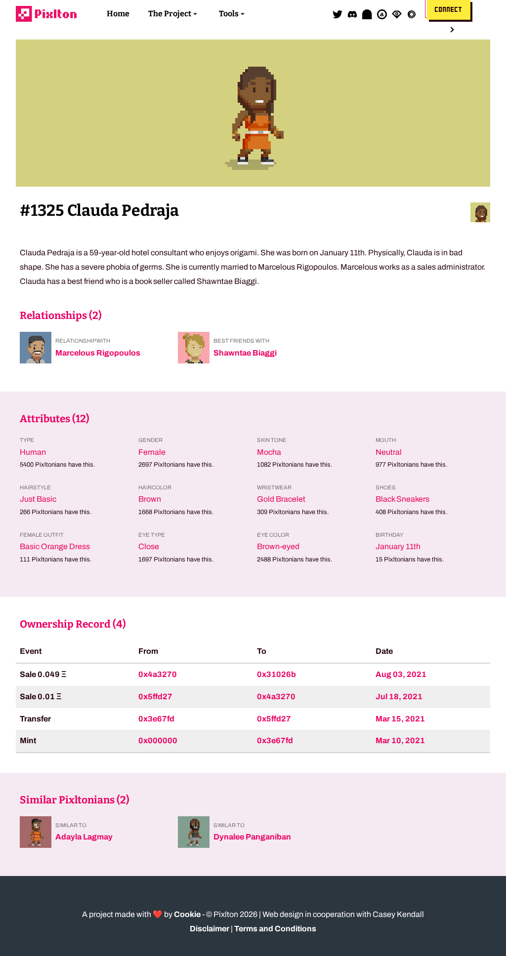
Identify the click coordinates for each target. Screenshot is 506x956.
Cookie (187, 914)
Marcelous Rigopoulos (97, 353)
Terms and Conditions (275, 928)
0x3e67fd (156, 719)
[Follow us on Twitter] (337, 14)
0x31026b (276, 674)
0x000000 (157, 740)
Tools (229, 13)
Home (118, 13)
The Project (169, 13)
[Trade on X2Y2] (412, 14)
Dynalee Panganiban (252, 837)
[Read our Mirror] (367, 14)
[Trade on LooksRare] (397, 14)
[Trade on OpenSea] (382, 14)
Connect (449, 10)
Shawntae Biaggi (245, 353)
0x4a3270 (157, 674)
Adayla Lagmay (84, 837)
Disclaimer (209, 928)
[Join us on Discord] (352, 14)
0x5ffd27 (155, 696)
